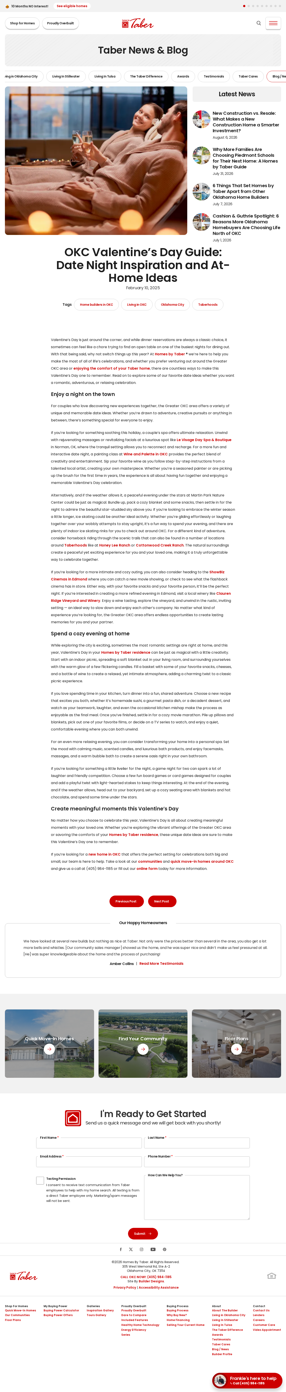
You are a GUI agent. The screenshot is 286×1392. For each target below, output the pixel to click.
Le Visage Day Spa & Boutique (204, 439)
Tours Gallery (96, 1315)
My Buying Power (55, 1306)
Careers (259, 1320)
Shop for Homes (22, 23)
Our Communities (17, 1315)
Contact (259, 1306)
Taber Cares (248, 76)
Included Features (134, 1320)
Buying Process (177, 1306)
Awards (183, 76)
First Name (49, 1137)
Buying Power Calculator (61, 1310)
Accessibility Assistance (159, 1287)
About (216, 1306)
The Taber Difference (146, 76)
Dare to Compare (133, 1315)
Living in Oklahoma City (228, 1315)
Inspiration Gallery (100, 1310)
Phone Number (160, 1156)
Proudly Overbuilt (60, 23)
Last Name (157, 1137)
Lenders (258, 1315)
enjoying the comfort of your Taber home (112, 368)
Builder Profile (222, 1354)
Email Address (52, 1156)
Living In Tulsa (105, 76)
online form (147, 868)
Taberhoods (207, 305)
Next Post (161, 901)
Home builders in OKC (96, 305)
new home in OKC (104, 854)
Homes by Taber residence (125, 652)
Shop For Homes (16, 1306)
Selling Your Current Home (185, 1325)
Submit (139, 1233)
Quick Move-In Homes (20, 1310)
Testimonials (214, 76)
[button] (244, 6)
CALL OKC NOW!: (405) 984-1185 (146, 1277)
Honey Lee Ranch (114, 545)
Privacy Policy (125, 1287)
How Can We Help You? (165, 1175)
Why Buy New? (177, 1315)
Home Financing (178, 1320)
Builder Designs (151, 1281)
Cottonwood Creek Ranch (160, 545)
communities (150, 861)
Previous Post (126, 901)
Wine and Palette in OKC (146, 454)
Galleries (93, 1306)
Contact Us (261, 1310)
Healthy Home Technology (140, 1325)
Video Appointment (267, 1330)
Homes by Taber (170, 354)
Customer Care (264, 1325)
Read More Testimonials (161, 963)
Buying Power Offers (58, 1315)
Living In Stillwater (66, 76)
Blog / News (220, 1349)
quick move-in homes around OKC (202, 861)
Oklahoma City (172, 305)
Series (125, 1335)
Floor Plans (13, 1320)
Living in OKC (137, 305)
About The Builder (225, 1310)
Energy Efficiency (133, 1330)
